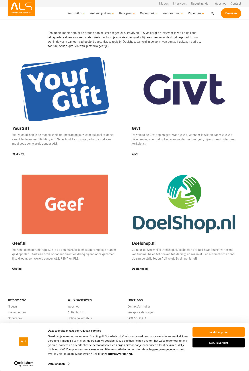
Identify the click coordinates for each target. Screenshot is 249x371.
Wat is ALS (74, 13)
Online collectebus (80, 318)
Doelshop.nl (140, 268)
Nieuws (164, 3)
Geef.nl (17, 268)
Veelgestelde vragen (140, 312)
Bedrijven (125, 13)
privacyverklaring (120, 353)
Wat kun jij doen (100, 13)
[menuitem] (21, 9)
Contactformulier (138, 306)
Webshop (220, 3)
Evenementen (17, 312)
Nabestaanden (200, 3)
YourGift (18, 154)
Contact (236, 3)
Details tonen (56, 363)
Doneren (231, 13)
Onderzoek (147, 13)
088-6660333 (136, 318)
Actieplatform (77, 312)
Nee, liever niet (218, 342)
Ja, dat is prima (218, 332)
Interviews (180, 3)
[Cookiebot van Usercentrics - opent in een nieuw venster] (24, 364)
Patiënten (194, 13)
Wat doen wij (171, 13)
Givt (135, 154)
